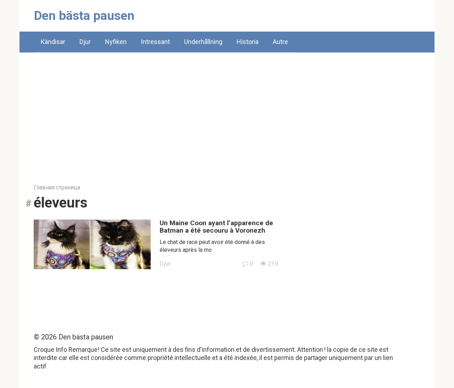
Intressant (155, 41)
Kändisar (53, 41)
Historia (248, 41)
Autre (280, 41)
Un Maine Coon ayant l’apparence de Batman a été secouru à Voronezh (216, 226)
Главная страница (57, 187)
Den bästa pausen (84, 16)
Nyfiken (116, 41)
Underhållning (203, 41)
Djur (85, 41)
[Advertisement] (227, 112)
